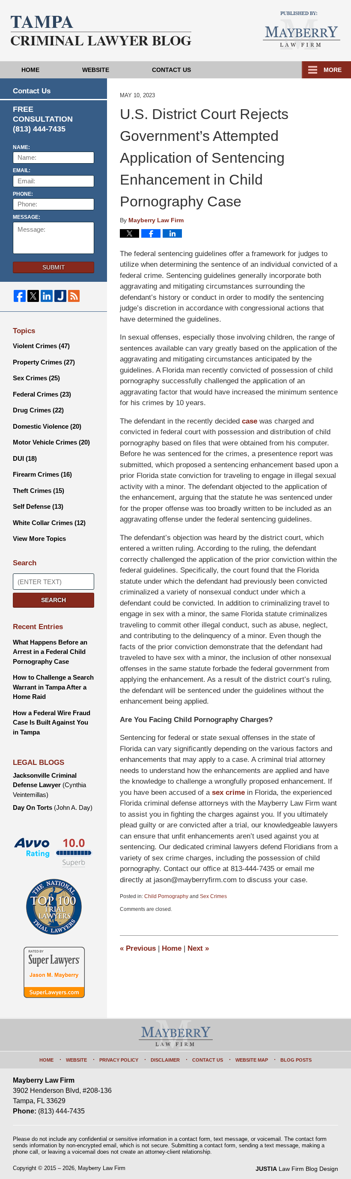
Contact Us (171, 69)
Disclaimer (165, 1060)
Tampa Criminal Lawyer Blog (101, 30)
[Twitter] (33, 296)
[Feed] (74, 296)
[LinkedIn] (47, 296)
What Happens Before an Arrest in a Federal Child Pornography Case (50, 652)
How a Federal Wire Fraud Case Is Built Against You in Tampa (51, 722)
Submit (53, 267)
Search (53, 600)
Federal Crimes (42, 394)
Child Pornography (166, 896)
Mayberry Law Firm (101, 1168)
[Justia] (60, 296)
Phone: (23, 194)
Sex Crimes (213, 896)
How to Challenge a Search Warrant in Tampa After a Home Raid (53, 687)
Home (30, 69)
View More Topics (39, 538)
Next (198, 948)
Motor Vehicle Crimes (51, 442)
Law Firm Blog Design (297, 1168)
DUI (25, 458)
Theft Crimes (38, 490)
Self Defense (38, 506)
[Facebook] (20, 296)
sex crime (228, 792)
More (333, 69)
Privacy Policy (118, 1060)
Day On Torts (52, 807)
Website (95, 69)
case (249, 421)
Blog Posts (296, 1060)
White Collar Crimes (49, 522)
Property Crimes (44, 362)
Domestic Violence (47, 426)
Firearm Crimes (42, 474)
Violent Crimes (41, 345)
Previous (138, 948)
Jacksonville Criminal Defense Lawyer (49, 785)
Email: (21, 170)
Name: (21, 147)
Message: (26, 217)
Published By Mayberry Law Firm (301, 31)
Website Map (251, 1060)
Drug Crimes (38, 410)
